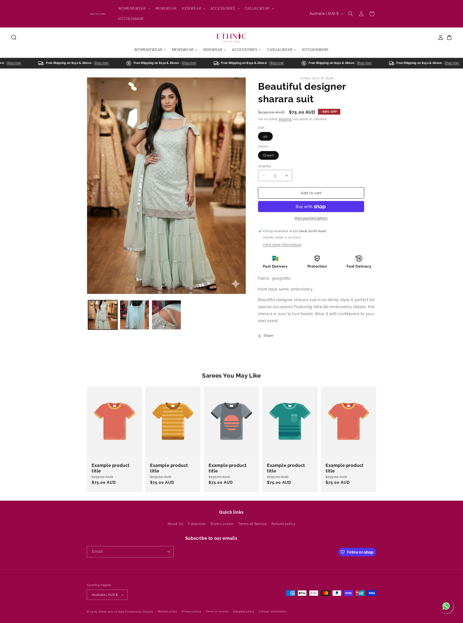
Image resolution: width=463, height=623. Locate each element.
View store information (282, 245)
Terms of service (217, 611)
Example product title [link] (111, 468)
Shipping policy (243, 611)
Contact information (272, 611)
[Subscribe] (168, 551)
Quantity (264, 166)
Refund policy (283, 524)
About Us (176, 524)
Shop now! (8, 63)
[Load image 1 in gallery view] (102, 315)
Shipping (285, 119)
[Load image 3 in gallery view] (166, 315)
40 (265, 136)
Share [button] (268, 336)
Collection (196, 524)
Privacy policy (191, 611)
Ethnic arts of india (111, 611)
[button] (133, 8)
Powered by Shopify (139, 611)
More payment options (311, 218)
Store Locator (222, 524)
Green (268, 155)
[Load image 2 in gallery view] (134, 315)
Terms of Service (252, 524)
